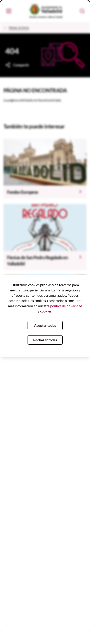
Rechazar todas (45, 340)
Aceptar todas (45, 325)
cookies (46, 311)
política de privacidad (66, 306)
